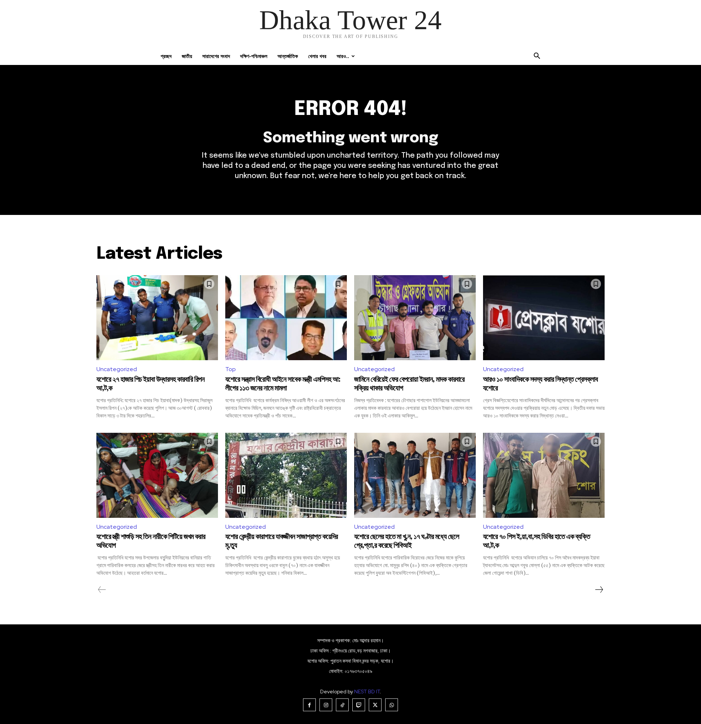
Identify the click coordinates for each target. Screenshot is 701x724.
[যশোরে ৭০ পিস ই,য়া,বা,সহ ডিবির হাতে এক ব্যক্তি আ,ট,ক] (544, 475)
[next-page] (599, 589)
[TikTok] (342, 704)
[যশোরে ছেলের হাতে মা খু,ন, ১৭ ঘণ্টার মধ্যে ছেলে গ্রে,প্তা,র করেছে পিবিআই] (415, 475)
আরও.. (343, 56)
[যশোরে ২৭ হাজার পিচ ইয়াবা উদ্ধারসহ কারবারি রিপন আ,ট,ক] (157, 317)
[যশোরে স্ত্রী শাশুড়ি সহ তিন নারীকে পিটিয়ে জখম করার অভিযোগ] (157, 475)
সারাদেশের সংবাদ (216, 56)
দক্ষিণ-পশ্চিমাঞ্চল (253, 56)
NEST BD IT (367, 691)
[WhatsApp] (391, 704)
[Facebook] (309, 704)
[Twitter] (375, 704)
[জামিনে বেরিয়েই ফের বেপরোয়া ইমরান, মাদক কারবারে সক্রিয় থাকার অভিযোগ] (415, 317)
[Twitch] (358, 704)
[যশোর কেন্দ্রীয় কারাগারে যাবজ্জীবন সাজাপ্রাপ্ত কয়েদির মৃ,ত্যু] (286, 475)
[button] (536, 56)
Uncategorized (116, 369)
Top (230, 369)
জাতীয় (187, 56)
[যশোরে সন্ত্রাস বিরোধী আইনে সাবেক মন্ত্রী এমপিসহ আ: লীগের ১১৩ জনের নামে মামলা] (286, 317)
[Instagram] (325, 704)
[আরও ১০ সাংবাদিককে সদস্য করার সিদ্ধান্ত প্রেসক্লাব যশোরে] (544, 317)
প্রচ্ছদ (166, 56)
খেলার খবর (317, 56)
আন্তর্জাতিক (287, 56)
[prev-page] (102, 589)
